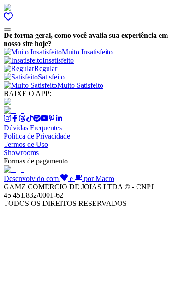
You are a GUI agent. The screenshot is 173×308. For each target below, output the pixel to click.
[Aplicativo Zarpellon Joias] (14, 102)
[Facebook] (14, 119)
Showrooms (21, 153)
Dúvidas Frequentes (33, 128)
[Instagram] (7, 119)
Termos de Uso (26, 144)
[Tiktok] (29, 119)
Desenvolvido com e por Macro (59, 178)
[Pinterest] (51, 119)
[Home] (14, 8)
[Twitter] (22, 119)
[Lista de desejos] (8, 19)
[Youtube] (44, 119)
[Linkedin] (59, 119)
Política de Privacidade (37, 136)
